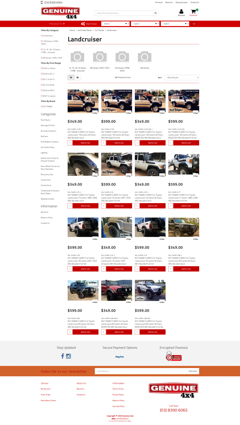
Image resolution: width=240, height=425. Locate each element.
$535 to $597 (48, 90)
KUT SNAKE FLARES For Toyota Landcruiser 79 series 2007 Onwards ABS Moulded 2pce (114, 260)
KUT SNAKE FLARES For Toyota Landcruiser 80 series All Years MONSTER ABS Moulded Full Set (149, 323)
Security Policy (118, 406)
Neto (129, 421)
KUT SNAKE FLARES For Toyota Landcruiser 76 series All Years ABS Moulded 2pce (148, 197)
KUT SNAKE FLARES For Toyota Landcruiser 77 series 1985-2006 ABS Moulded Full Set (183, 197)
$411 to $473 (48, 79)
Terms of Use (117, 388)
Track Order (46, 394)
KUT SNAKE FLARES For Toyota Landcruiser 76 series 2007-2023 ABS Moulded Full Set (116, 197)
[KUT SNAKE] (95, 113)
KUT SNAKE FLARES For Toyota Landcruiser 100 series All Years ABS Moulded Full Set (115, 134)
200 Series (144, 67)
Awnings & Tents (48, 125)
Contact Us (194, 2)
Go (194, 23)
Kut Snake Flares (48, 147)
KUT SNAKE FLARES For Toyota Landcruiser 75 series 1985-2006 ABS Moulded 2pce (82, 197)
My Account (45, 388)
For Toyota (99, 30)
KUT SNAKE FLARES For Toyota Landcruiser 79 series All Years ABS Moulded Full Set (148, 260)
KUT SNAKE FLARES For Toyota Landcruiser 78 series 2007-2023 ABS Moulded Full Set (82, 260)
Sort (160, 77)
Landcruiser (48, 35)
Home (72, 30)
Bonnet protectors (48, 130)
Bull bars (44, 136)
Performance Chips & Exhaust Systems (49, 159)
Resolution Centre (48, 400)
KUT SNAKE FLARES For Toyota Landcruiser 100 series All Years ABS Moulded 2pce (82, 134)
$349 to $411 (48, 73)
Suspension (46, 179)
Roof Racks (45, 119)
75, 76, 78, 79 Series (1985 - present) (50, 51)
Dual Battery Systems (50, 141)
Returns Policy (47, 217)
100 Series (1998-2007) (49, 42)
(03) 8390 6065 (53, 2)
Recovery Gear (47, 174)
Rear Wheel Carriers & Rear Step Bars (50, 167)
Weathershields (47, 198)
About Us (169, 2)
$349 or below (49, 68)
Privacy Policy (118, 394)
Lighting (44, 152)
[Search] (155, 13)
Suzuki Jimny (46, 185)
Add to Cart (85, 142)
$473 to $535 (48, 84)
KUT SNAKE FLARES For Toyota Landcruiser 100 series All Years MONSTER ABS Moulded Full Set (182, 134)
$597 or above (49, 95)
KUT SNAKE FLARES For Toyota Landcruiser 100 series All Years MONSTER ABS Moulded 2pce (149, 134)
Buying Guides (182, 2)
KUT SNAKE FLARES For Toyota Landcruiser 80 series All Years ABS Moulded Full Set (81, 323)
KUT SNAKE (47, 106)
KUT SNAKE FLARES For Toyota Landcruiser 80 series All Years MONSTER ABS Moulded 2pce (114, 323)
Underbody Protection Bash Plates (50, 192)
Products (159, 2)
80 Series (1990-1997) (52, 57)
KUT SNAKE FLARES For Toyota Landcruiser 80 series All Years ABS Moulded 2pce (181, 260)
